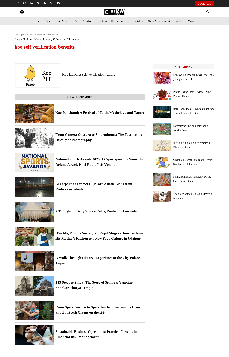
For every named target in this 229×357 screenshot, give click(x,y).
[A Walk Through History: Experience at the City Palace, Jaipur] (34, 261)
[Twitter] (51, 3)
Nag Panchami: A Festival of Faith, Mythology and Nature (99, 113)
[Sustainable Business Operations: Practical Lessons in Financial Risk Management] (34, 335)
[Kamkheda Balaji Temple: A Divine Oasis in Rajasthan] (162, 179)
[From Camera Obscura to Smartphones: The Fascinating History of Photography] (34, 138)
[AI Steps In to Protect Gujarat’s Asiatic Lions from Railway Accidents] (34, 187)
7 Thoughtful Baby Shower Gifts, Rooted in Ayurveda (96, 211)
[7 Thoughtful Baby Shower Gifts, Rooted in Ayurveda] (34, 212)
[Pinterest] (38, 3)
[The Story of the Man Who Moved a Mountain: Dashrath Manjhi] (162, 196)
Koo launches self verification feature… (90, 74)
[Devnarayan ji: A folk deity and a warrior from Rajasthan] (162, 129)
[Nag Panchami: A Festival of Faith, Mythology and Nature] (34, 113)
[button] (207, 12)
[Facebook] (18, 3)
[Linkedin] (31, 3)
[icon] (22, 12)
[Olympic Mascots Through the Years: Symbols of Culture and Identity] (162, 162)
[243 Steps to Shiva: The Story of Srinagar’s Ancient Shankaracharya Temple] (34, 286)
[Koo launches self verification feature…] (37, 75)
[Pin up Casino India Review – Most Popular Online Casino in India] (162, 94)
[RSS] (44, 3)
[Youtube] (58, 3)
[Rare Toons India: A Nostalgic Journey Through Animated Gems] (162, 111)
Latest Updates (20, 34)
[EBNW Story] (114, 12)
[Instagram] (24, 3)
